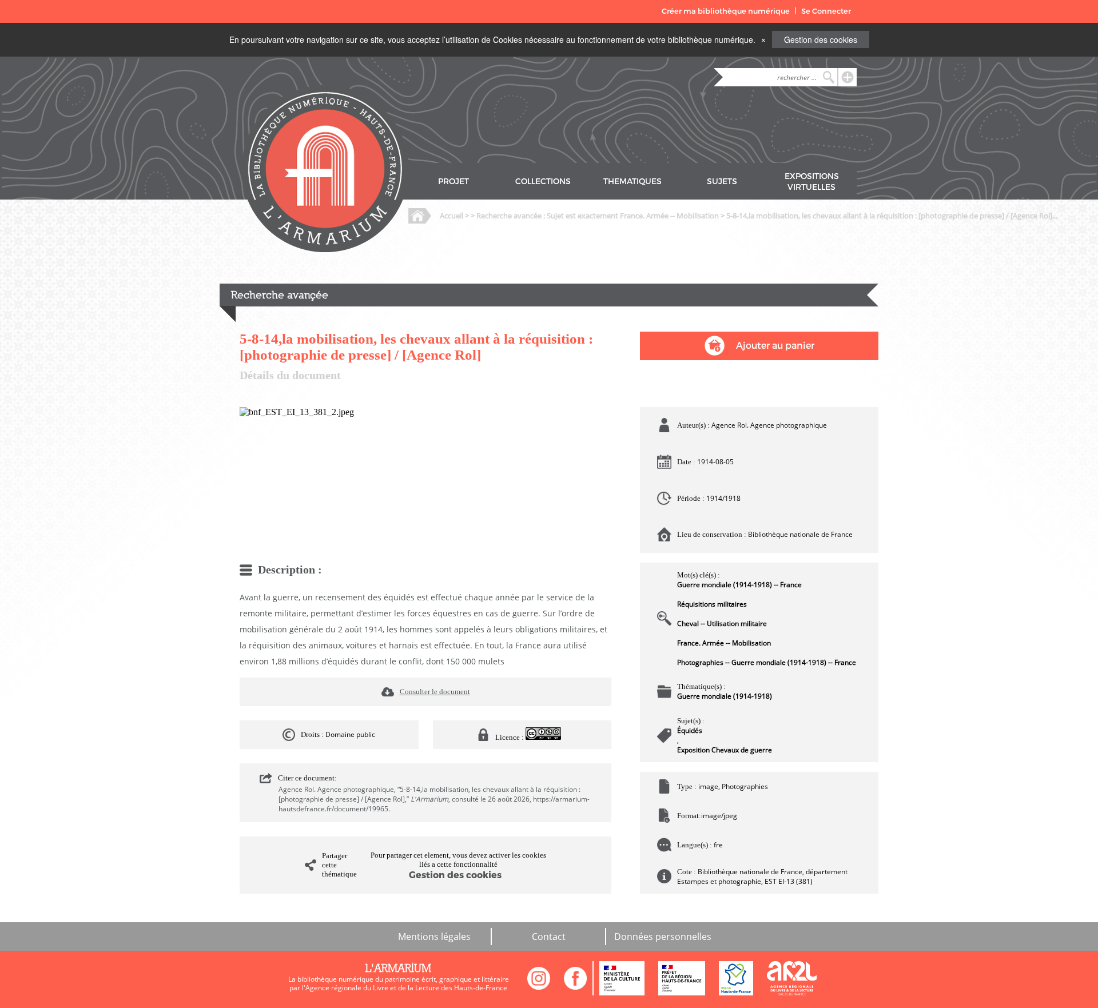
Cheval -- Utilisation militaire (722, 623)
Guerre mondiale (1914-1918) (724, 696)
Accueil (451, 215)
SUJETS (722, 181)
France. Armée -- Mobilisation (724, 643)
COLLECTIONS (543, 181)
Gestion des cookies (820, 39)
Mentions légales (434, 936)
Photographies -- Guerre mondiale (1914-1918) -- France (766, 662)
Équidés (689, 730)
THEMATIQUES (632, 181)
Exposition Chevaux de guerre (724, 750)
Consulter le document (435, 691)
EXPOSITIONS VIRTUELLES (812, 182)
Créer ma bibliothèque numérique (726, 11)
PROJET (453, 181)
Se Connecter (826, 11)
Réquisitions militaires (712, 604)
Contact (549, 936)
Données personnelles (662, 936)
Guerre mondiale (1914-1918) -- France (739, 584)
